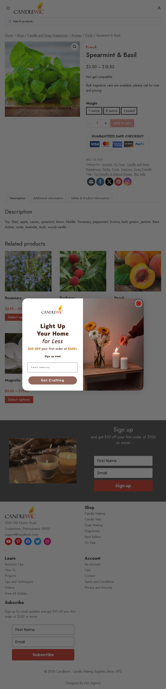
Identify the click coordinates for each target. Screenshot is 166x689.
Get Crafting (52, 380)
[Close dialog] (139, 303)
